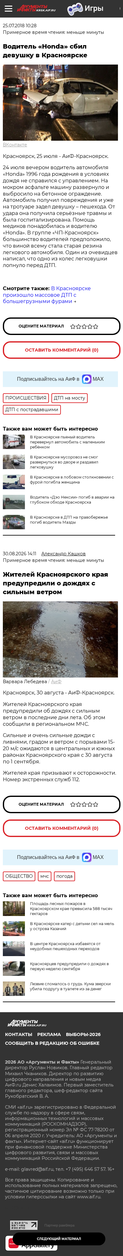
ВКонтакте (15, 145)
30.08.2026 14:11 (19, 554)
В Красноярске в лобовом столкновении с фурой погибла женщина (72, 479)
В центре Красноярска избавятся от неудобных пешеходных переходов (65, 946)
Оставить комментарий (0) (61, 350)
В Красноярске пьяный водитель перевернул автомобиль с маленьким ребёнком (67, 442)
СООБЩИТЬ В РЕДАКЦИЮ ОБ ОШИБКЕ (52, 1043)
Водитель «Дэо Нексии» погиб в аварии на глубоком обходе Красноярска (72, 500)
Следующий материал (59, 1239)
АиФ (56, 681)
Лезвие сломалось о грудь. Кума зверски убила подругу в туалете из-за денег (70, 986)
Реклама (49, 1034)
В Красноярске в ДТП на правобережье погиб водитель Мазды (69, 520)
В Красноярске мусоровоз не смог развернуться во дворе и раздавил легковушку (64, 462)
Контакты (18, 1034)
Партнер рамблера (59, 1225)
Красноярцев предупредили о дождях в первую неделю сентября (69, 966)
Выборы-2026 (83, 1034)
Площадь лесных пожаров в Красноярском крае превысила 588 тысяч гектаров (71, 908)
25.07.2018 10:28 (20, 26)
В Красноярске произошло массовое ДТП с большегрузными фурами (47, 295)
